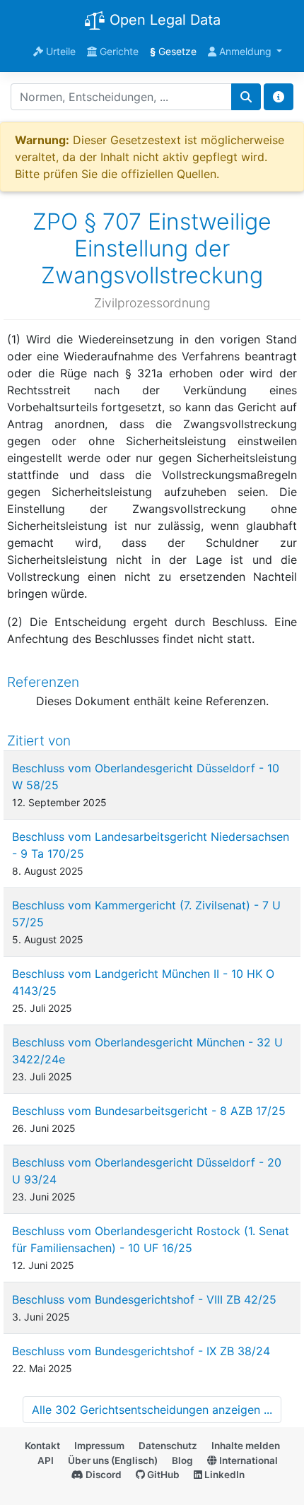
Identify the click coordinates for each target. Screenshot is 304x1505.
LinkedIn (223, 1474)
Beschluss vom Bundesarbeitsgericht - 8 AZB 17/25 (149, 1111)
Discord (102, 1474)
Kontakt (42, 1445)
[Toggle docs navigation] (278, 96)
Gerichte (118, 51)
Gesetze (173, 51)
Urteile (59, 51)
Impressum (99, 1445)
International (247, 1460)
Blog (182, 1460)
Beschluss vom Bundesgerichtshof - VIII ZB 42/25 (144, 1299)
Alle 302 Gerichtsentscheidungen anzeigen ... (152, 1410)
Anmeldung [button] (245, 51)
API (45, 1460)
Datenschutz (168, 1445)
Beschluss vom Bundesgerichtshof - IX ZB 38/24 (141, 1351)
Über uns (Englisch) (113, 1460)
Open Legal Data (163, 19)
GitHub (162, 1474)
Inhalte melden (245, 1445)
